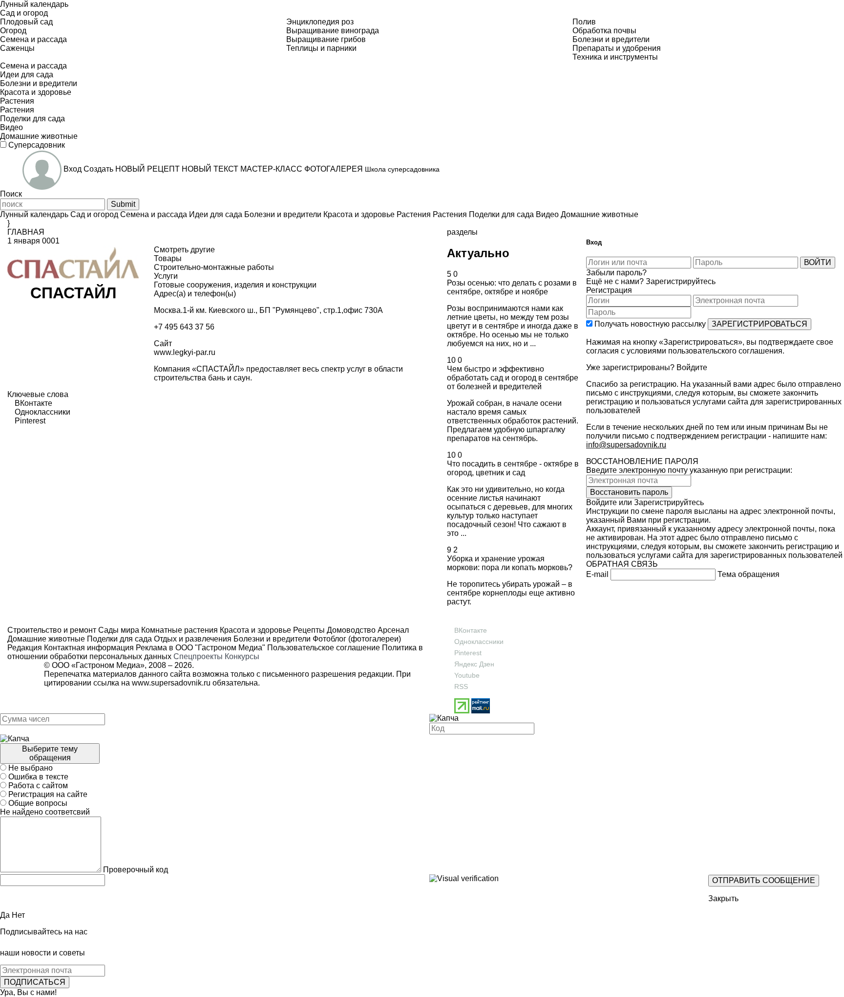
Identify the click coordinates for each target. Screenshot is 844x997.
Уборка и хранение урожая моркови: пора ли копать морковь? (509, 563)
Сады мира (117, 630)
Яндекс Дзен (474, 664)
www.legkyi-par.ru (184, 352)
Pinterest (468, 653)
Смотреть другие (184, 249)
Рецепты (308, 630)
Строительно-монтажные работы (214, 267)
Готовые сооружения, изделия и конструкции (235, 285)
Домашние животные (46, 639)
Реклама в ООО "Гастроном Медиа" (200, 647)
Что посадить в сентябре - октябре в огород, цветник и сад (513, 468)
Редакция (24, 647)
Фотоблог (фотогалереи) (356, 639)
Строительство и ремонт (51, 630)
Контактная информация (89, 647)
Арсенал (392, 630)
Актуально (478, 253)
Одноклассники (479, 641)
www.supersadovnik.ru (171, 683)
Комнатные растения (178, 630)
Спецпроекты (198, 656)
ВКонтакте (470, 630)
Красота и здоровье (254, 630)
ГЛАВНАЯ (25, 232)
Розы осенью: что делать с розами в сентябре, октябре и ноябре (512, 287)
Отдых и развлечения (192, 639)
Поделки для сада (118, 639)
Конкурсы (242, 656)
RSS (461, 686)
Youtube (467, 675)
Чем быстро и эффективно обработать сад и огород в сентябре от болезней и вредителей (512, 378)
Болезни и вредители (271, 639)
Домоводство (350, 630)
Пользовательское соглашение (323, 647)
